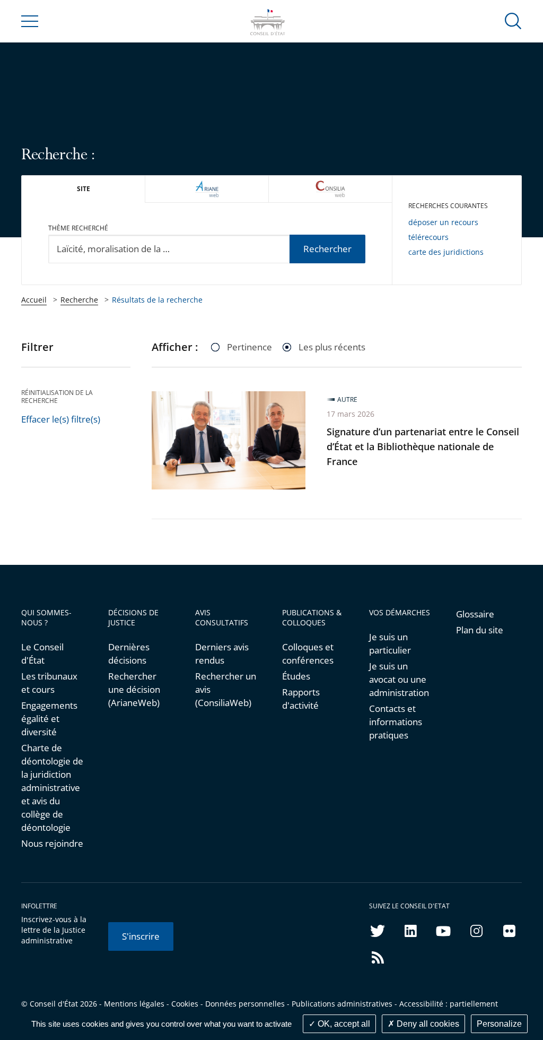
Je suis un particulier (390, 643)
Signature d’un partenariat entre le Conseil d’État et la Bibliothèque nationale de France (423, 446)
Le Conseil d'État (42, 653)
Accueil (34, 300)
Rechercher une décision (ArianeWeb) (134, 689)
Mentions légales (134, 1004)
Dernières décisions (129, 653)
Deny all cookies (427, 1023)
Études (296, 676)
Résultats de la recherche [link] (157, 300)
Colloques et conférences (308, 653)
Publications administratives (342, 1004)
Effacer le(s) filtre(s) (60, 419)
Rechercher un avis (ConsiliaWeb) (225, 689)
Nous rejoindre (52, 843)
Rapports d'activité (301, 698)
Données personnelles (245, 1004)
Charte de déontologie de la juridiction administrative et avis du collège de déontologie (52, 787)
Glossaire (475, 614)
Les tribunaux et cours (49, 682)
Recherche (79, 300)
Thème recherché (78, 228)
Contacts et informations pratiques (395, 721)
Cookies (184, 1004)
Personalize (499, 1023)
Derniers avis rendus (222, 653)
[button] (513, 20)
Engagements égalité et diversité (49, 718)
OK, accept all (343, 1023)
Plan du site (479, 630)
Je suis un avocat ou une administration (399, 679)
